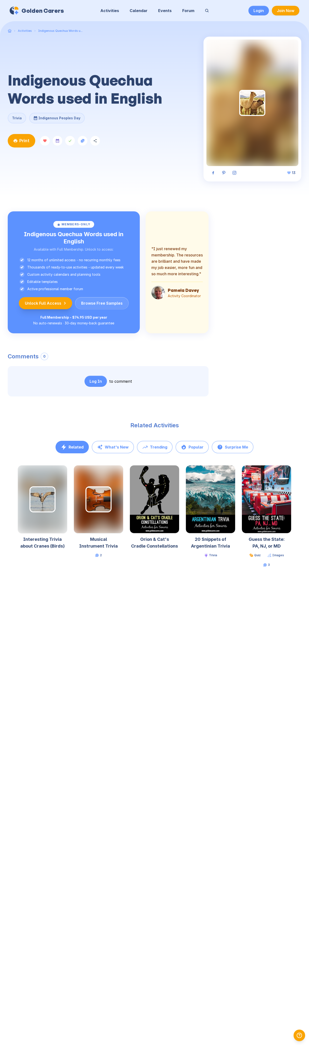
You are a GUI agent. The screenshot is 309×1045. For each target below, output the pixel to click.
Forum (188, 10)
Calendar (138, 10)
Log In (96, 381)
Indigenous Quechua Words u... (60, 31)
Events (165, 10)
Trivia (17, 118)
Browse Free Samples (102, 303)
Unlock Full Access (43, 303)
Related (76, 447)
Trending (158, 447)
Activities (109, 10)
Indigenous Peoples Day (59, 116)
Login (258, 10)
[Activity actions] (67, 473)
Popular (196, 447)
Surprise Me (236, 447)
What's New (117, 447)
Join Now (285, 10)
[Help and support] (299, 1035)
